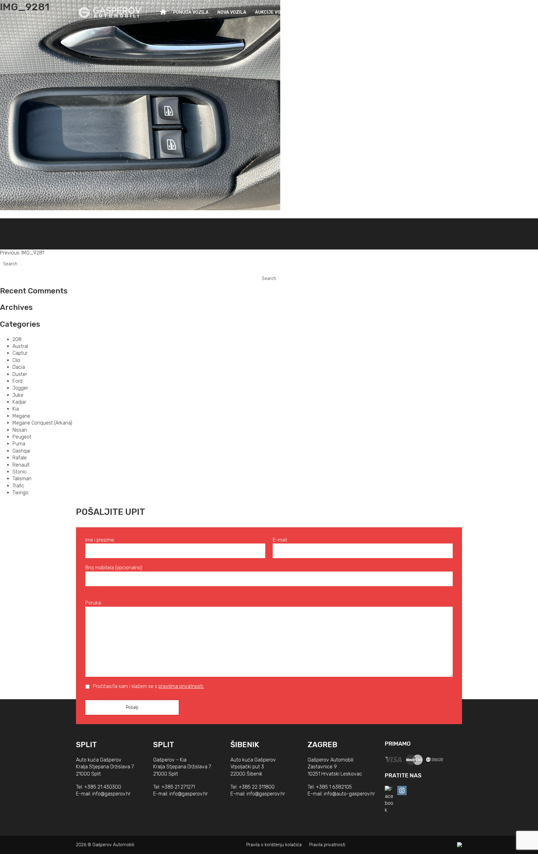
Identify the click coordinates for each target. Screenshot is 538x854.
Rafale (19, 458)
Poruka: (93, 603)
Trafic (18, 486)
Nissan (19, 430)
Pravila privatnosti (327, 844)
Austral (20, 346)
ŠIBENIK (244, 744)
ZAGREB (322, 744)
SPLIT (86, 744)
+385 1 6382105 (334, 787)
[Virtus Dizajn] (459, 844)
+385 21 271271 (178, 787)
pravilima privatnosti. (181, 686)
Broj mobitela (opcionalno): (114, 568)
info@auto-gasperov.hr (349, 794)
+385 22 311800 (256, 787)
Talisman (21, 479)
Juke (17, 395)
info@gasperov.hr (111, 794)
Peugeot (21, 437)
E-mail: (280, 540)
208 (16, 339)
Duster (19, 374)
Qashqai (21, 451)
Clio (16, 360)
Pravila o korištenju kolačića (274, 844)
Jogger (20, 388)
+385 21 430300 (102, 787)
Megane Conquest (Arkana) (42, 423)
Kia (15, 409)
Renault (21, 465)
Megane (21, 416)
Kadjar (19, 402)
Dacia (18, 367)
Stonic (19, 472)
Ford (17, 381)
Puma (18, 444)
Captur (19, 353)
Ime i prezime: (100, 540)
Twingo (20, 493)
